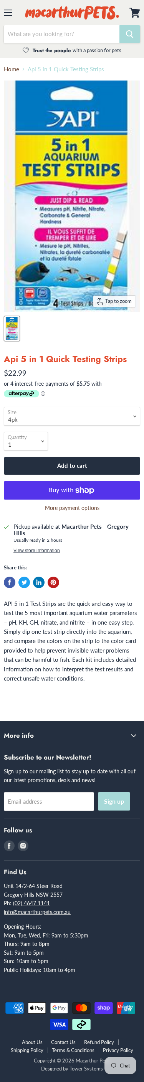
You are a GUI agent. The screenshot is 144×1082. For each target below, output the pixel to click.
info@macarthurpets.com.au (37, 912)
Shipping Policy (27, 1050)
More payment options (72, 508)
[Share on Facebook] (9, 582)
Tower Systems (86, 1069)
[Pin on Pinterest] (53, 582)
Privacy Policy (118, 1050)
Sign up (114, 801)
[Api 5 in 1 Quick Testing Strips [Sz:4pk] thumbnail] (12, 328)
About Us (32, 1042)
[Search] (129, 34)
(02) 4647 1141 (31, 903)
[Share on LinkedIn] (39, 582)
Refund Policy (99, 1042)
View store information (36, 550)
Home (11, 69)
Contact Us (63, 1042)
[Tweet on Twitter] (24, 582)
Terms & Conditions (73, 1050)
